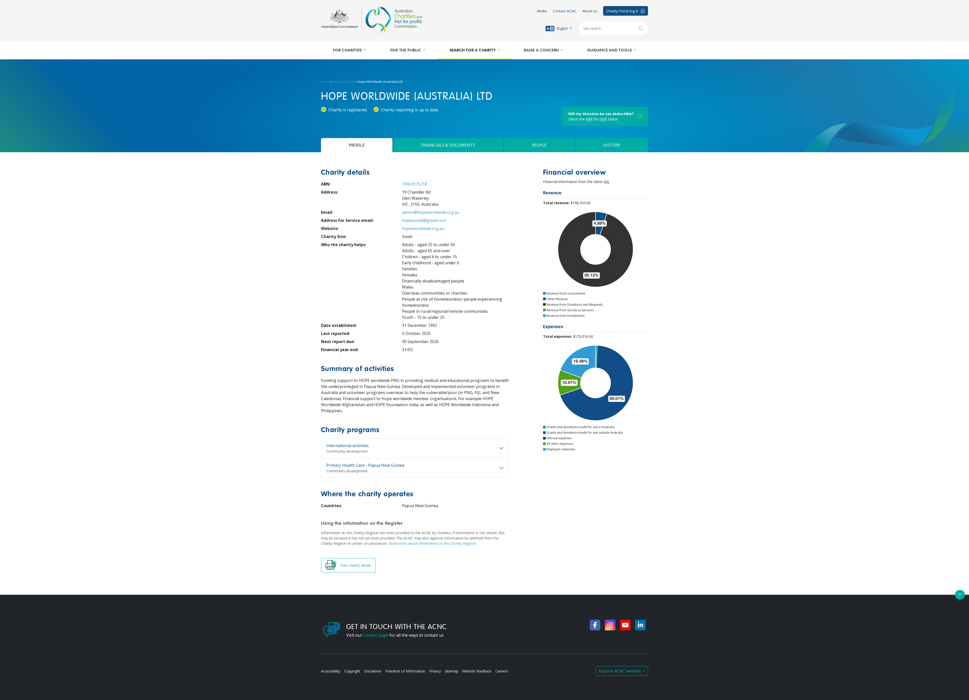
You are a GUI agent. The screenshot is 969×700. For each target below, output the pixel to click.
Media (542, 11)
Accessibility (330, 671)
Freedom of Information (405, 671)
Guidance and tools (609, 50)
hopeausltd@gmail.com (424, 220)
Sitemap (451, 671)
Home (325, 82)
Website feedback (476, 671)
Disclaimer (372, 671)
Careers (501, 671)
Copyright (352, 671)
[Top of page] (960, 595)
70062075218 (414, 184)
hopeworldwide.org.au (423, 228)
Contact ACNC (564, 11)
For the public (405, 50)
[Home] (371, 20)
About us (589, 11)
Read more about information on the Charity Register (432, 543)
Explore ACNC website (620, 671)
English (562, 28)
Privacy (435, 671)
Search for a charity (473, 50)
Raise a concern (541, 50)
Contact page (375, 635)
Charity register (344, 82)
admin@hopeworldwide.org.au (430, 212)
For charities (347, 50)
